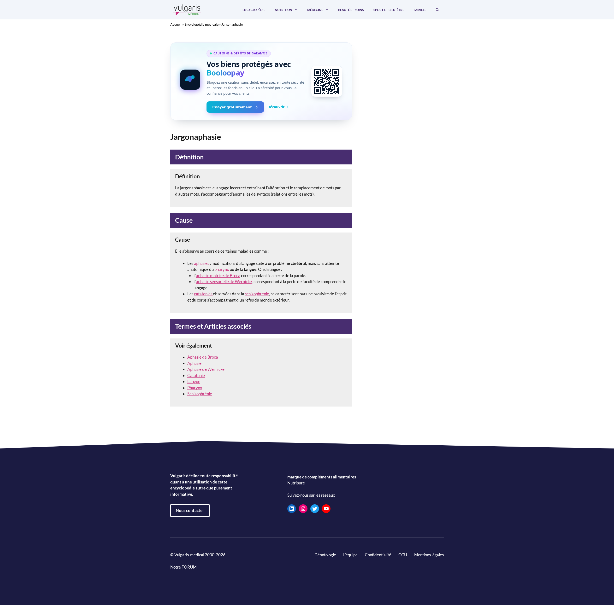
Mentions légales (429, 554)
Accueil (176, 24)
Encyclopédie (253, 10)
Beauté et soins (351, 10)
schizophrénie (257, 293)
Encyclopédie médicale (201, 24)
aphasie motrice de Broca (218, 275)
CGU (402, 554)
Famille (420, 10)
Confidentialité (378, 554)
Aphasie (194, 363)
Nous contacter (190, 510)
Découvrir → (278, 106)
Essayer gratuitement (232, 107)
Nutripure (296, 482)
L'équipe (350, 554)
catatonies (203, 293)
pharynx (222, 269)
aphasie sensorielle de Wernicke (224, 281)
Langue (193, 381)
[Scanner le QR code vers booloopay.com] (326, 81)
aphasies (201, 263)
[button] (437, 10)
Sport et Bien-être (388, 10)
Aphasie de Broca (202, 357)
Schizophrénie (199, 393)
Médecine (315, 10)
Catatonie (196, 375)
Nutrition (283, 10)
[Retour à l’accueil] (187, 9)
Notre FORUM (183, 567)
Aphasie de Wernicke (205, 369)
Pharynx (194, 387)
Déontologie (325, 554)
